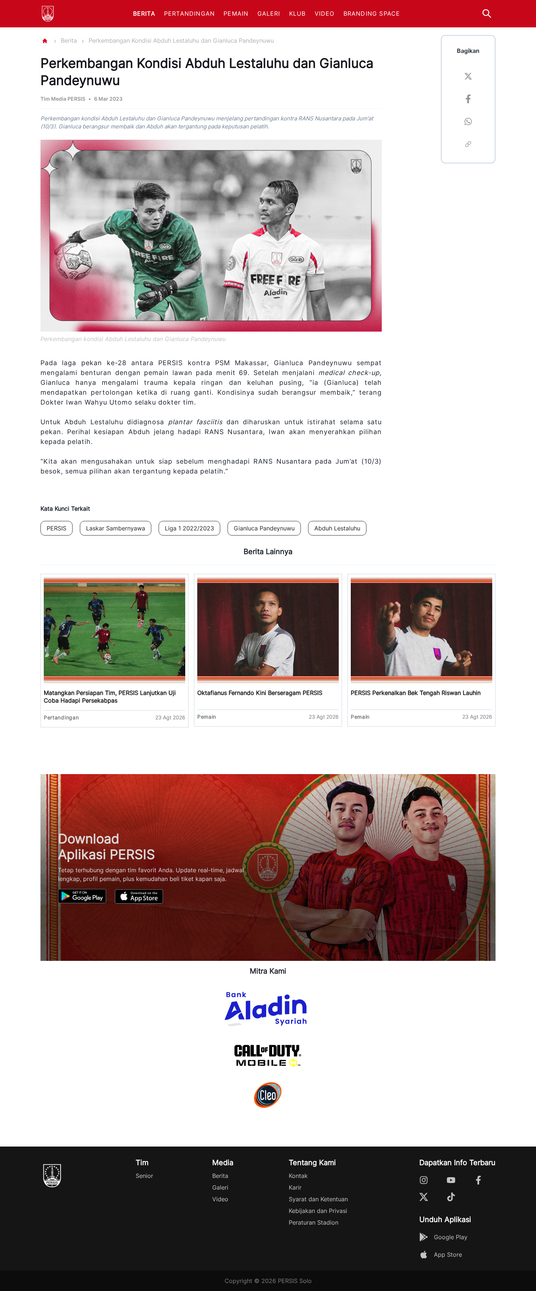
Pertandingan (189, 13)
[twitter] (468, 77)
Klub (297, 13)
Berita (144, 13)
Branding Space (371, 13)
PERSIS (56, 528)
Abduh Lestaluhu (337, 528)
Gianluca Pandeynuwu (264, 528)
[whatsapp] (468, 122)
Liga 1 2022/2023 (189, 528)
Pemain (236, 13)
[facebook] (468, 99)
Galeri (268, 13)
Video (325, 13)
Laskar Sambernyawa (115, 528)
